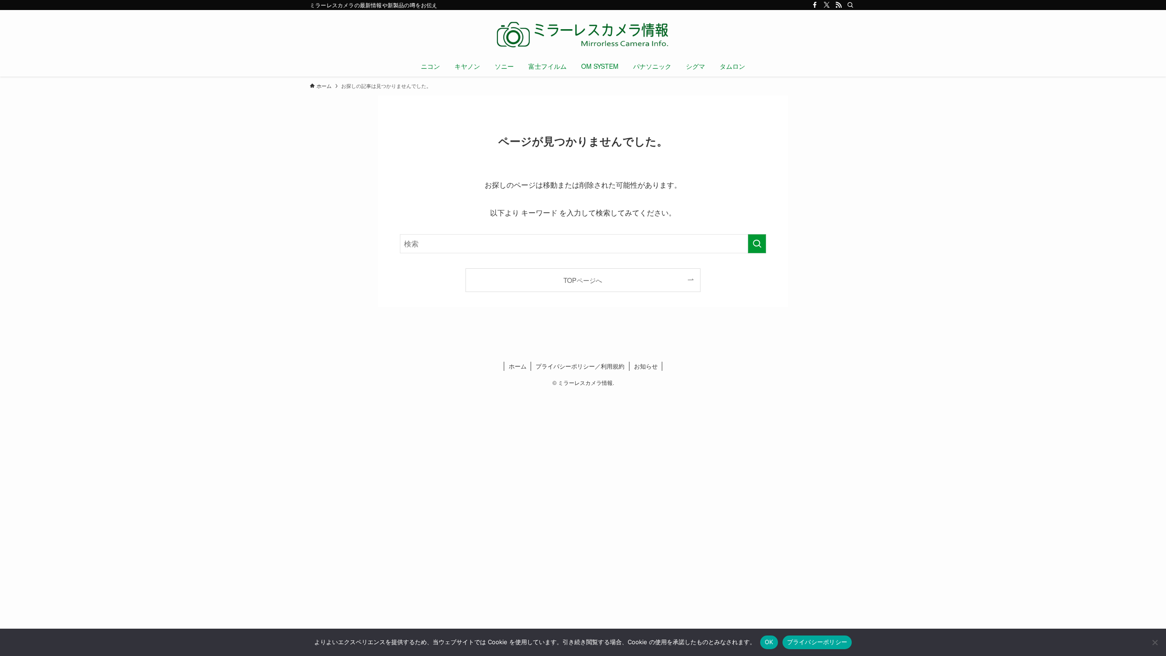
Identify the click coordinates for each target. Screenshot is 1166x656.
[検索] (850, 5)
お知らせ (646, 366)
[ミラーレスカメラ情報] (583, 34)
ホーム (518, 366)
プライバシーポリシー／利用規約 (580, 366)
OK (769, 642)
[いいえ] (1154, 642)
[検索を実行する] (757, 243)
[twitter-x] (827, 5)
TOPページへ (582, 280)
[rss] (838, 5)
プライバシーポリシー (817, 642)
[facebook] (815, 5)
